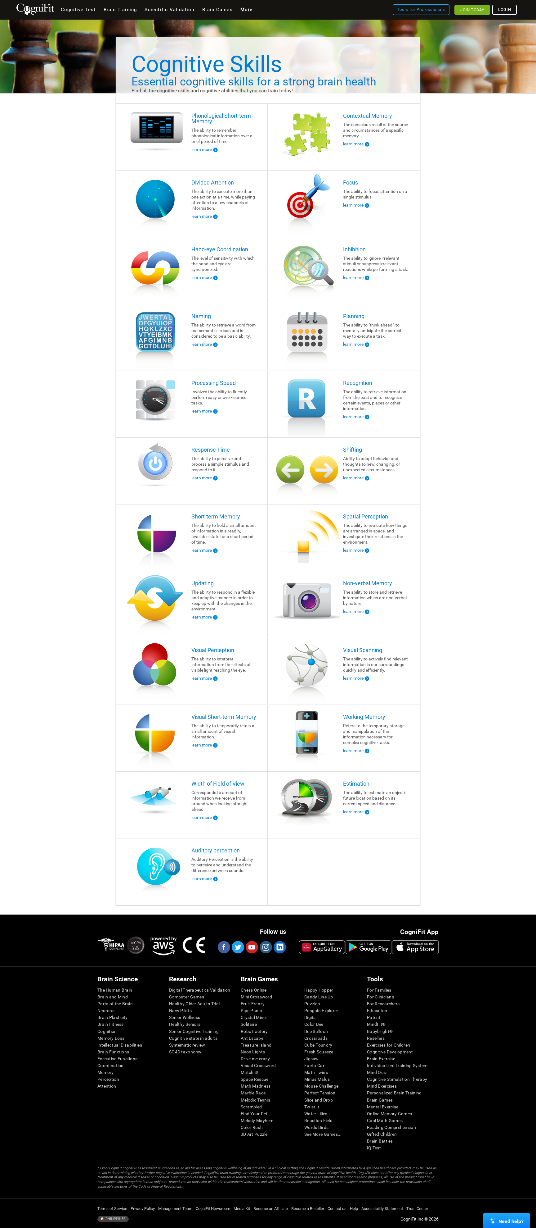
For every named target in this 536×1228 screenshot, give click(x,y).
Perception (108, 1079)
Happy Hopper (318, 990)
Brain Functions (113, 1051)
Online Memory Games (389, 1113)
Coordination (110, 1065)
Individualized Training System (397, 1065)
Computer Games (186, 996)
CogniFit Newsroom (213, 1208)
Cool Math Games (385, 1120)
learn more (201, 149)
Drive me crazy (255, 1058)
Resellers (376, 1038)
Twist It (311, 1106)
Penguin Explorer (321, 1010)
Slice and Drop (318, 1100)
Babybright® (380, 1031)
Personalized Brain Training (394, 1092)
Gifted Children (382, 1134)
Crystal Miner (254, 1017)
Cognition (107, 1031)
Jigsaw (311, 1058)
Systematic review (187, 1045)
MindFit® (376, 1024)
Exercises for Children (388, 1045)
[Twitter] (237, 947)
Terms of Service (112, 1208)
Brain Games (380, 1100)
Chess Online (253, 990)
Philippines (115, 1219)
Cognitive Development (390, 1051)
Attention (106, 1086)
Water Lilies (315, 1113)
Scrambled (251, 1106)
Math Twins (316, 1072)
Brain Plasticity (112, 1017)
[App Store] (415, 947)
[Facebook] (223, 947)
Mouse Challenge (321, 1086)
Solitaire (249, 1024)
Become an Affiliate (270, 1208)
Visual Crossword (258, 1065)
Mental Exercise (382, 1106)
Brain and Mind (112, 996)
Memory (105, 1072)
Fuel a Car (314, 1065)
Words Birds (316, 1127)
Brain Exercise (381, 1058)
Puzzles (312, 1003)
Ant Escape (252, 1038)
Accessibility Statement (382, 1208)
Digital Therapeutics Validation (199, 990)
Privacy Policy (143, 1208)
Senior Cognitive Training (194, 1031)
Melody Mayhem (257, 1120)
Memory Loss (110, 1038)
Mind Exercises (382, 1086)
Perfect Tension (319, 1092)
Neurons (105, 1010)
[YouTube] (251, 947)
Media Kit (242, 1208)
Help (354, 1208)
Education (377, 1010)
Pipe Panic (251, 1010)
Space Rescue (254, 1079)
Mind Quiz (377, 1072)
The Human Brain (114, 990)
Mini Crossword (256, 996)
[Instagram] (265, 947)
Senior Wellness (184, 1017)
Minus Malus (317, 1079)
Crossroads (316, 1038)
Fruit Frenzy (253, 1003)
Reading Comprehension (391, 1127)
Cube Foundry (318, 1045)
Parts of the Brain (115, 1003)
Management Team (175, 1208)
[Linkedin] (279, 947)
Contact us (337, 1208)
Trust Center (417, 1208)
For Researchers (383, 1003)
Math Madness (255, 1086)
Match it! (250, 1072)
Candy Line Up (318, 996)
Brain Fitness (110, 1024)
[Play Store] (368, 947)
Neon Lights (253, 1051)
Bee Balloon (316, 1031)
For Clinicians (380, 996)
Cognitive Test (78, 9)
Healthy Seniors (184, 1024)
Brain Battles (380, 1141)
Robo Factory (254, 1031)
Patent (374, 1017)
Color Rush (252, 1127)
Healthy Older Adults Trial (194, 1003)
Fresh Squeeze (318, 1051)
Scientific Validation (169, 9)
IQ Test (374, 1147)
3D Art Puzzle (254, 1134)
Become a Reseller (307, 1208)
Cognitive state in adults (193, 1038)
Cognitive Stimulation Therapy (397, 1079)
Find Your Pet (254, 1113)
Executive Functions (117, 1058)
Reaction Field (318, 1120)
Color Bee (314, 1024)
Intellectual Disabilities (119, 1045)
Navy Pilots (180, 1010)
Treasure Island (256, 1045)
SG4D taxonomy (185, 1051)
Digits (310, 1017)
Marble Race (253, 1092)
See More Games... (323, 1134)
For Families (379, 990)
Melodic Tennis (255, 1100)
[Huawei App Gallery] (322, 947)
